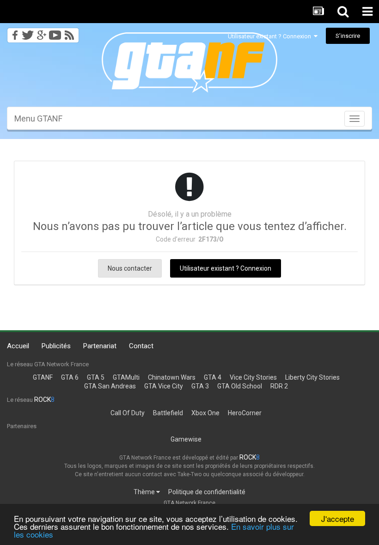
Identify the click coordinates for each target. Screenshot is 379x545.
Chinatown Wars (172, 377)
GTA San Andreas (110, 386)
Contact (141, 346)
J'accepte (337, 518)
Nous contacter (130, 268)
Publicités (56, 346)
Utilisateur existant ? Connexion (271, 36)
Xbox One (205, 413)
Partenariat (99, 346)
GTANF (43, 377)
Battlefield (168, 413)
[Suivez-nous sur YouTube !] (55, 32)
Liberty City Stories (312, 377)
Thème (145, 492)
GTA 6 (70, 377)
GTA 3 (200, 386)
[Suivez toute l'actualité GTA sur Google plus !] (41, 32)
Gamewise (186, 439)
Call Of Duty (127, 413)
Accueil (18, 346)
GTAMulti (126, 377)
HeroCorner (245, 413)
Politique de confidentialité (206, 492)
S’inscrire (348, 35)
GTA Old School (239, 386)
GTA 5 (95, 377)
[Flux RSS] (71, 32)
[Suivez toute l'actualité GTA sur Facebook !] (13, 32)
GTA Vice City (163, 386)
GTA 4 (212, 377)
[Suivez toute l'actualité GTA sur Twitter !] (27, 32)
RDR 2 (279, 386)
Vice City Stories (253, 377)
